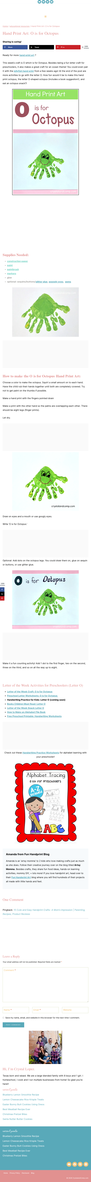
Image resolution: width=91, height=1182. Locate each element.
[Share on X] (2, 594)
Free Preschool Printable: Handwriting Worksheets (34, 716)
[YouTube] (39, 2)
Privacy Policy (15, 1173)
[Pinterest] (47, 2)
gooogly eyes (56, 281)
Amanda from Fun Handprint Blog (27, 854)
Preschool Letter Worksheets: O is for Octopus (32, 695)
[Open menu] (46, 16)
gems (68, 281)
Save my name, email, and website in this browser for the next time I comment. (42, 1018)
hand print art (26, 55)
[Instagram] (51, 2)
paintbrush (13, 269)
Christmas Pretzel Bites (15, 1114)
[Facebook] (43, 2)
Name (8, 1010)
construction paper (17, 261)
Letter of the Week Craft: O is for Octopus (29, 691)
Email (37, 1010)
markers (11, 273)
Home (6, 1173)
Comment (10, 970)
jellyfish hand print (24, 71)
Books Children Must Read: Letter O (26, 704)
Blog (32, 1173)
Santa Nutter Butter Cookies (17, 1119)
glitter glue (41, 281)
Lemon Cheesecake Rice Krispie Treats (23, 1099)
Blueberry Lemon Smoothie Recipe (21, 1094)
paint (10, 265)
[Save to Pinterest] (2, 598)
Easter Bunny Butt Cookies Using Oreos (23, 1104)
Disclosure (25, 1173)
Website (67, 1010)
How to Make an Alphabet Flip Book (26, 712)
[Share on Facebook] (2, 589)
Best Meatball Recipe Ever (16, 1109)
